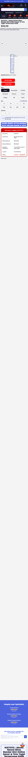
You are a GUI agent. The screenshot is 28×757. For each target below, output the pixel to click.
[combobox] (12, 9)
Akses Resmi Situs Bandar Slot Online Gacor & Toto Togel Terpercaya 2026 (14, 124)
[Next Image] (25, 44)
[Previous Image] (2, 44)
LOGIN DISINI (8, 84)
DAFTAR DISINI (8, 80)
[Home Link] (9, 5)
